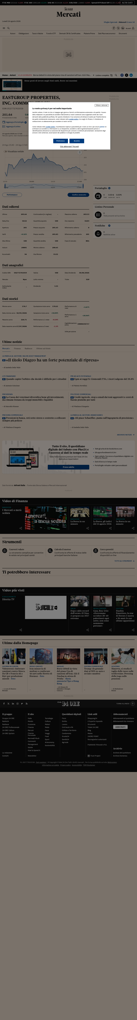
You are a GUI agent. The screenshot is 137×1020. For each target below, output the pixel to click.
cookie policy (73, 119)
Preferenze (60, 141)
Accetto (77, 141)
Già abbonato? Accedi (69, 146)
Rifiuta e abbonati (101, 105)
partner (102, 127)
